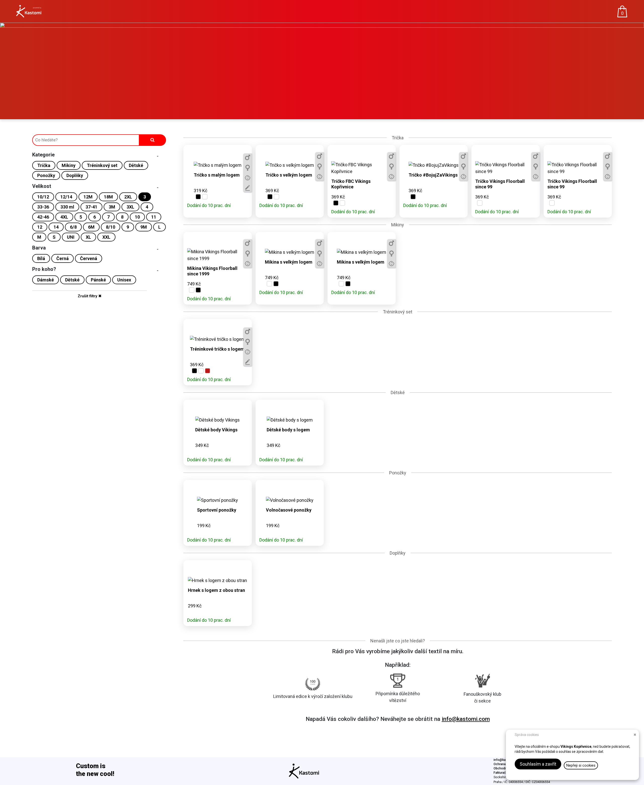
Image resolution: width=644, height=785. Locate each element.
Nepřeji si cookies (580, 765)
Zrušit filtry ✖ (90, 296)
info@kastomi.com (466, 719)
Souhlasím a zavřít (538, 764)
